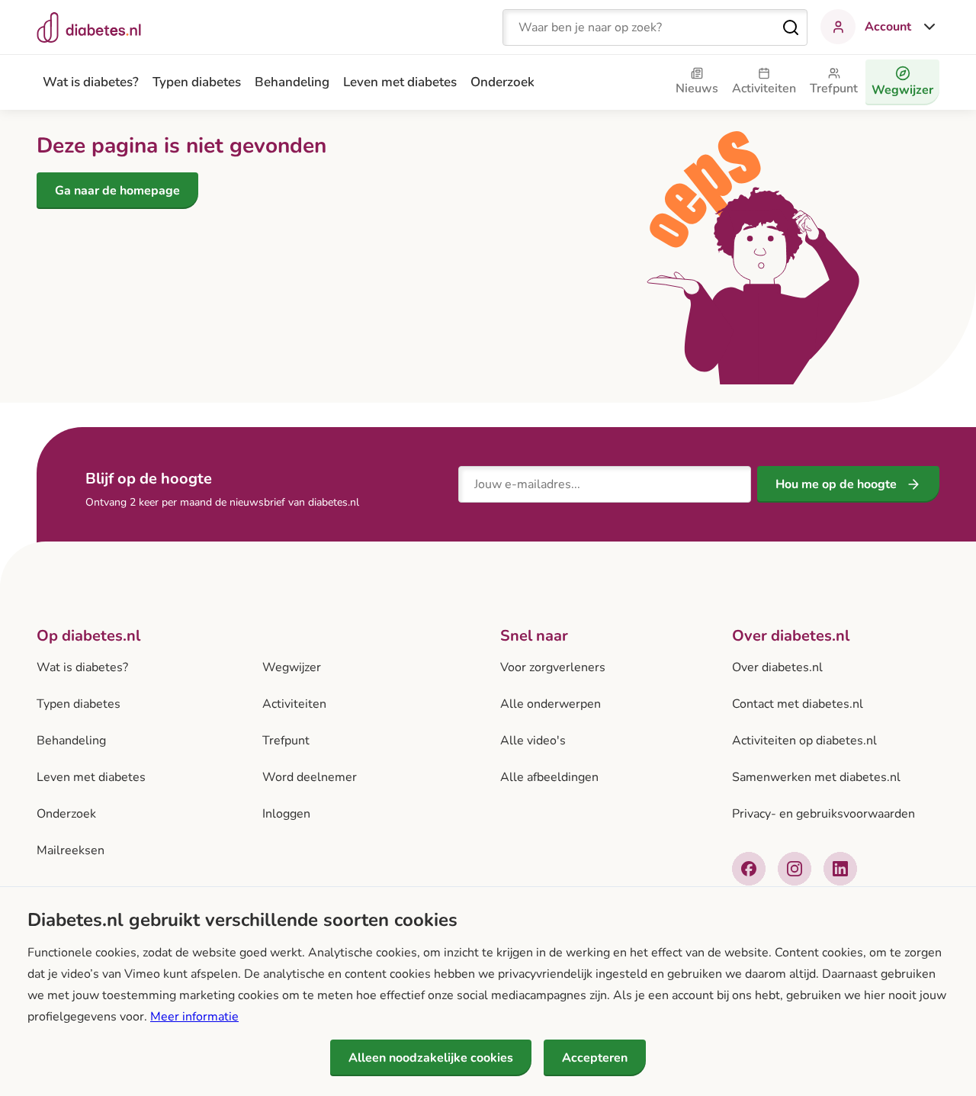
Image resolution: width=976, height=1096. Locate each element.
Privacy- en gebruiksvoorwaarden (823, 813)
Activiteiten (294, 704)
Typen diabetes (196, 82)
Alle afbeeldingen (549, 777)
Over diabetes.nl (777, 667)
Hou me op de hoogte (836, 484)
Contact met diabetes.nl (797, 704)
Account (888, 26)
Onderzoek (502, 82)
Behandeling (292, 82)
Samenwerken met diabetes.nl (816, 777)
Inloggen (286, 813)
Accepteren (595, 1057)
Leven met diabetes (400, 82)
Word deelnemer (309, 777)
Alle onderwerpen (550, 704)
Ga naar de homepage (117, 190)
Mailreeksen (70, 850)
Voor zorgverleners (552, 667)
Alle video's (533, 740)
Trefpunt (286, 740)
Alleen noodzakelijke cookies (430, 1057)
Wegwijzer (291, 667)
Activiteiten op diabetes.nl (804, 740)
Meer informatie (194, 1016)
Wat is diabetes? (91, 82)
